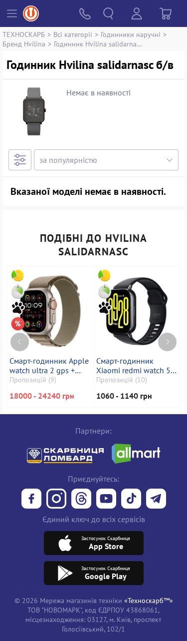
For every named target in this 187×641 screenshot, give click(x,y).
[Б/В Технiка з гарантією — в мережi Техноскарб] (106, 500)
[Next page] (167, 342)
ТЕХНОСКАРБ (23, 34)
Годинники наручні (131, 34)
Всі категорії (72, 34)
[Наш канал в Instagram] (56, 500)
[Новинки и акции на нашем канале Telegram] (156, 500)
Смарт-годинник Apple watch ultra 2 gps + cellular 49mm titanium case (49, 365)
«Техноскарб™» (148, 600)
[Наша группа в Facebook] (31, 500)
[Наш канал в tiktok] (131, 500)
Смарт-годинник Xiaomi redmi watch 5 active (133, 365)
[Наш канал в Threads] (81, 500)
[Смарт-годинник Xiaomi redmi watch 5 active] (137, 311)
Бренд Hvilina (23, 43)
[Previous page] (19, 342)
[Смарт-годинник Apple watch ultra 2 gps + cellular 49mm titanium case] (50, 311)
